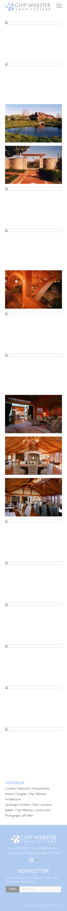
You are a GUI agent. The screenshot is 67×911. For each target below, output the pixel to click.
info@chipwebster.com (49, 848)
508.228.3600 (22, 848)
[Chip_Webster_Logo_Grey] (28, 6)
